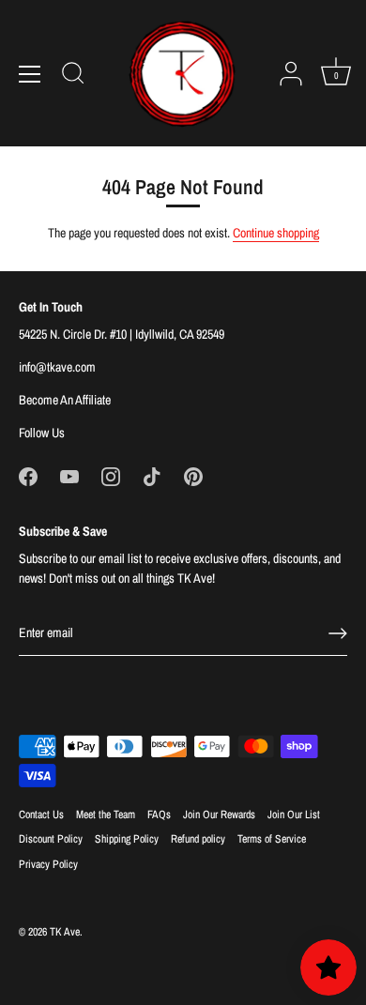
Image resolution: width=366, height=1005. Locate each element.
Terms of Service (271, 838)
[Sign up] (337, 633)
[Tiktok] (152, 474)
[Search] (73, 76)
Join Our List (293, 814)
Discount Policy (51, 838)
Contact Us (41, 814)
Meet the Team (105, 814)
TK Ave (65, 931)
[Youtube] (69, 474)
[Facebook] (28, 474)
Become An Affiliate (65, 399)
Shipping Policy (127, 838)
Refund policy (198, 838)
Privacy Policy (48, 864)
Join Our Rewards (219, 814)
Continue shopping (276, 232)
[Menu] (30, 74)
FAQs (159, 814)
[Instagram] (110, 474)
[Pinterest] (193, 474)
